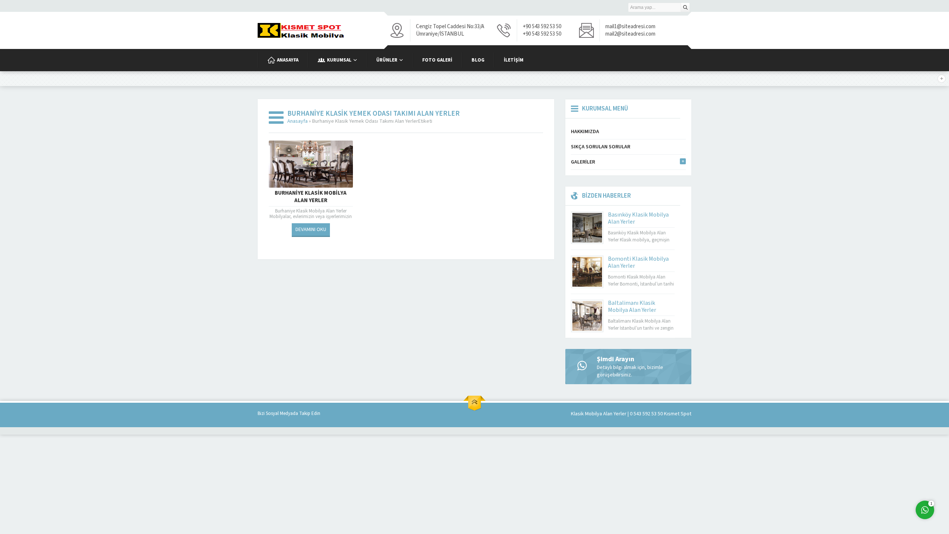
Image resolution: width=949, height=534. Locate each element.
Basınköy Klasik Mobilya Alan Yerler (638, 218)
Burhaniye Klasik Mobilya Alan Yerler (311, 196)
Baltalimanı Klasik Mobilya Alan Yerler (632, 306)
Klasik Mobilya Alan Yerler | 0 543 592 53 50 (617, 414)
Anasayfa (297, 121)
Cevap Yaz (879, 480)
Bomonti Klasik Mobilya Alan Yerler (638, 262)
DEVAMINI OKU (310, 229)
